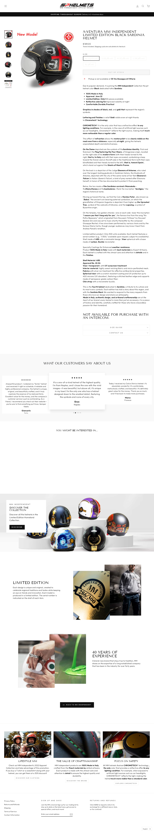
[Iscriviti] (71, 814)
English (145, 829)
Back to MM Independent (78, 705)
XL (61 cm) (89, 64)
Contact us (116, 333)
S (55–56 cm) (107, 58)
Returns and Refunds (12, 804)
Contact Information (12, 815)
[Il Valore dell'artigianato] (77, 744)
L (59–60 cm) (139, 58)
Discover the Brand (77, 781)
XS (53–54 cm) (91, 58)
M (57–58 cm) (123, 58)
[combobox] (147, 829)
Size (85, 54)
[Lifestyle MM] (27, 744)
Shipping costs (100, 46)
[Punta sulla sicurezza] (126, 744)
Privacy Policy (9, 801)
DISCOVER (17, 527)
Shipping (7, 808)
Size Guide (116, 327)
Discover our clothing (28, 778)
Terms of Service (10, 812)
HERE (96, 805)
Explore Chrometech (126, 783)
